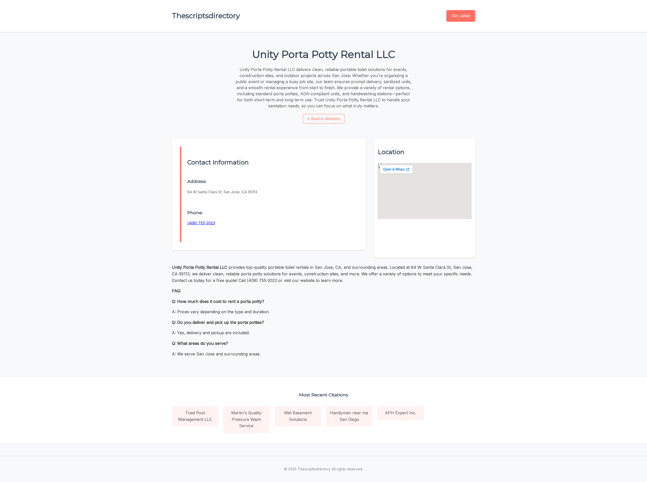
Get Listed (460, 15)
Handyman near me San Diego (349, 416)
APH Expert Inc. (400, 412)
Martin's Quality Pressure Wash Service (246, 419)
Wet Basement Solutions (298, 416)
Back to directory (323, 118)
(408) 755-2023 (201, 223)
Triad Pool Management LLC (195, 416)
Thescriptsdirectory (206, 15)
